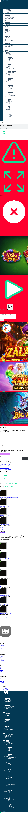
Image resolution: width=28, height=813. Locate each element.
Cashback (7, 20)
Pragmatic (2, 660)
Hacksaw (10, 115)
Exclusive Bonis (8, 52)
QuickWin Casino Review (5, 469)
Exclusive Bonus (8, 19)
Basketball (7, 30)
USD (9, 104)
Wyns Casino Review (4, 468)
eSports (6, 27)
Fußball (6, 29)
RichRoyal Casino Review (5, 613)
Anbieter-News (8, 48)
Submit (2, 319)
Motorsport (7, 31)
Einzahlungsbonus (9, 18)
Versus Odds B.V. (11, 95)
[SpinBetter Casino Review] (3, 514)
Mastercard (10, 59)
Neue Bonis (7, 16)
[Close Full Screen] (14, 225)
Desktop (9, 97)
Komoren (10, 83)
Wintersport (7, 43)
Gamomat (10, 120)
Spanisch (10, 76)
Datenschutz (5, 689)
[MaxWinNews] (5, 3)
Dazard (5, 475)
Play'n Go (2, 659)
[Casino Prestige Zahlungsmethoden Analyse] (3, 496)
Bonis (4, 13)
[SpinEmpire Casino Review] (3, 505)
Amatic (9, 116)
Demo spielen (9, 309)
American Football (9, 40)
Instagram (2, 681)
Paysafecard (10, 61)
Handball (7, 39)
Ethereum (10, 65)
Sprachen (7, 73)
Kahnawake (10, 86)
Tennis (6, 32)
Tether (9, 66)
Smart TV (10, 101)
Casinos (4, 8)
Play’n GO (10, 111)
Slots (4, 23)
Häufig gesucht (6, 51)
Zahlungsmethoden (9, 55)
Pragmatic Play (11, 110)
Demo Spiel (2, 361)
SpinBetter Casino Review (5, 466)
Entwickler (7, 24)
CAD (9, 107)
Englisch (9, 75)
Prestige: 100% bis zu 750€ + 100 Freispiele (9, 529)
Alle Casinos (7, 9)
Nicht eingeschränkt (12, 68)
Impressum (5, 688)
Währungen (7, 102)
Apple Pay (10, 57)
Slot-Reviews (8, 46)
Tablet (9, 100)
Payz (9, 62)
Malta (9, 87)
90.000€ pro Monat (12, 69)
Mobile (9, 99)
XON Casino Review (4, 604)
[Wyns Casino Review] (3, 523)
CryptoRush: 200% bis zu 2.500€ (10, 480)
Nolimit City (10, 114)
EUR (9, 103)
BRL (9, 108)
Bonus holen (2, 532)
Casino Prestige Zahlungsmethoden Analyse (9, 464)
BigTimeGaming (11, 118)
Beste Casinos (8, 10)
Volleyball (7, 37)
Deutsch (9, 74)
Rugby (6, 41)
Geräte (6, 96)
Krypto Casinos (8, 12)
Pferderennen (8, 34)
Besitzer (7, 89)
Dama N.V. (10, 92)
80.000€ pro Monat (12, 71)
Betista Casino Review (4, 595)
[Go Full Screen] (14, 194)
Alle (1, 667)
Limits (6, 67)
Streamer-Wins (8, 47)
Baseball (7, 38)
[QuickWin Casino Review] (3, 584)
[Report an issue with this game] (14, 167)
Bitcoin (9, 64)
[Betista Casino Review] (3, 594)
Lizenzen (7, 81)
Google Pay (10, 58)
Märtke (4, 25)
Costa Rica (10, 88)
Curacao (9, 82)
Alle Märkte (7, 26)
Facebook (2, 678)
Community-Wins (9, 45)
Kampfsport (7, 36)
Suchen (1, 456)
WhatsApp (2, 682)
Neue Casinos (8, 11)
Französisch (10, 78)
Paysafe (1, 649)
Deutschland (10, 85)
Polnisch (9, 80)
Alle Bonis (7, 15)
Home (4, 6)
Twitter (1, 679)
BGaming (10, 117)
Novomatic (2, 657)
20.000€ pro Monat (12, 72)
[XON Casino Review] (3, 603)
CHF (9, 106)
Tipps (1, 671)
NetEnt (9, 113)
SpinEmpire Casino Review (5, 465)
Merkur (1, 656)
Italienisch (10, 79)
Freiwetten (7, 22)
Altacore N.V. (11, 90)
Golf (6, 33)
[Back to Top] (0, 812)
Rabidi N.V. (10, 94)
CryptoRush (5, 478)
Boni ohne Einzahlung (9, 17)
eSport (1, 670)
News (4, 44)
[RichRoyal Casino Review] (3, 612)
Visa (9, 60)
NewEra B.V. (10, 93)
